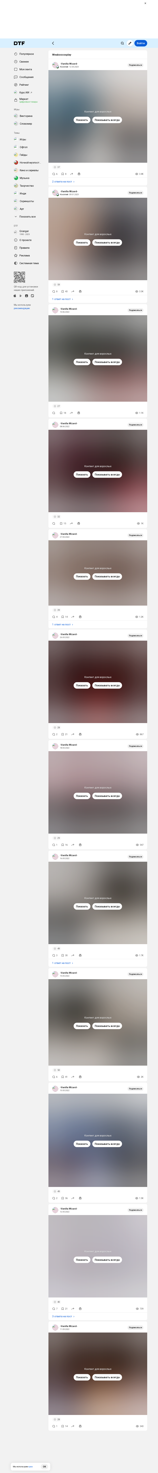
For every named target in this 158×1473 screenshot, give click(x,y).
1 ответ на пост (61, 299)
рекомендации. (22, 308)
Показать (82, 119)
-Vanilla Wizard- (69, 63)
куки (30, 1466)
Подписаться (135, 65)
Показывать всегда (107, 119)
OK (44, 1466)
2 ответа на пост (62, 181)
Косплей (64, 67)
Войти (141, 43)
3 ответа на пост (62, 1316)
